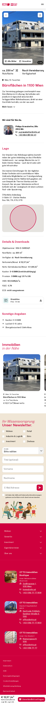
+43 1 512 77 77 (30, 648)
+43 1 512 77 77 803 (32, 623)
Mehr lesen (7, 107)
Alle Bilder (12, 61)
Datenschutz (7, 666)
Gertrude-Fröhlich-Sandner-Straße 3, (31, 614)
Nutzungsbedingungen (11, 676)
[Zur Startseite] (9, 4)
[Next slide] (40, 38)
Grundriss (26, 61)
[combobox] (23, 450)
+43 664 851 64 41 (27, 135)
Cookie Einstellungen (11, 681)
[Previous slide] (5, 38)
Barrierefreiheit (9, 691)
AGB (4, 671)
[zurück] (6, 15)
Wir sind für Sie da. (12, 119)
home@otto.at (29, 589)
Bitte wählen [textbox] (10, 451)
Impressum (7, 661)
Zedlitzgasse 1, (29, 585)
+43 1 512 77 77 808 (32, 592)
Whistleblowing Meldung (12, 686)
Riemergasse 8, (30, 640)
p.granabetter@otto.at (29, 132)
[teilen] (40, 15)
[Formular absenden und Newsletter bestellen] (40, 488)
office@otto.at (29, 619)
